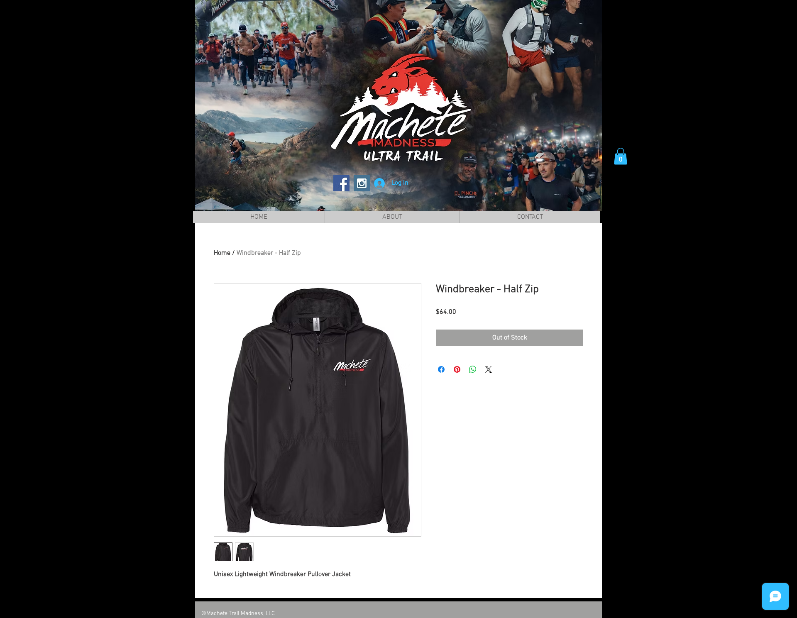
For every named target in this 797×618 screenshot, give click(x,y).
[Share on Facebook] (441, 369)
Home (222, 253)
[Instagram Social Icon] (362, 183)
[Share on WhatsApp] (473, 369)
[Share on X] (489, 369)
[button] (621, 156)
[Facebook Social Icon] (341, 183)
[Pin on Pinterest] (457, 369)
